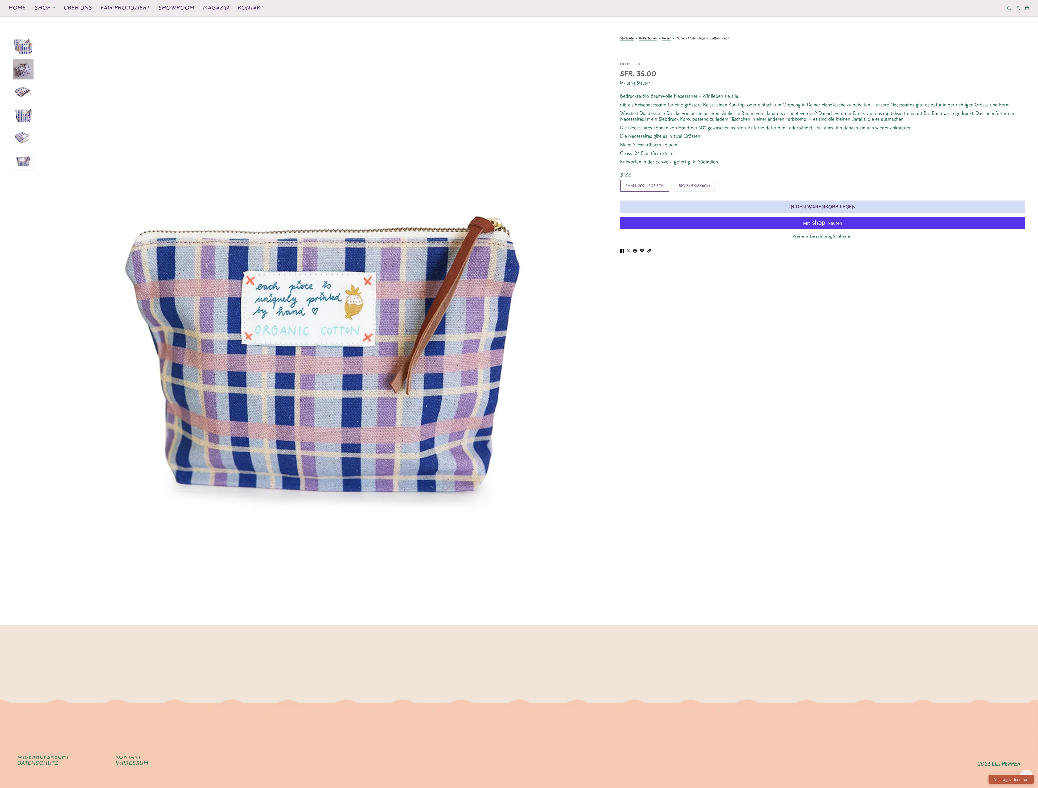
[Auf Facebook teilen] (622, 250)
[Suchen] (1009, 8)
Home (17, 7)
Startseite (627, 38)
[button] (649, 250)
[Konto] (1018, 8)
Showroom (176, 7)
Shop (42, 7)
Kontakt (251, 7)
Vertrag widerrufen (1011, 779)
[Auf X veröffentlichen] (628, 250)
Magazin (216, 7)
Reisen (666, 38)
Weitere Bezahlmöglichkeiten (823, 236)
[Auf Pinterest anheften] (635, 250)
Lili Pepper (630, 64)
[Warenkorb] (1027, 8)
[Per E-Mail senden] (642, 250)
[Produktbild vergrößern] (326, 320)
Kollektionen (648, 38)
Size (625, 175)
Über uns (78, 7)
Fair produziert (125, 7)
